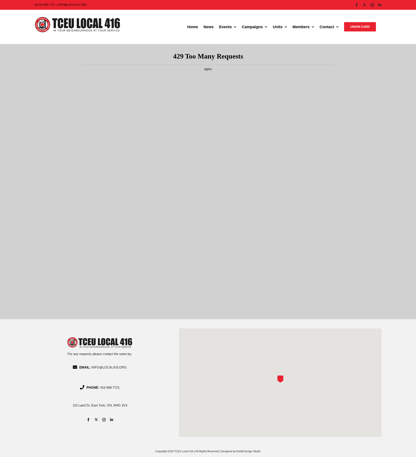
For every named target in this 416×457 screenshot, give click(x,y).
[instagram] (104, 419)
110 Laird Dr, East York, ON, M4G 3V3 (100, 405)
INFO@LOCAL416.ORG (72, 4)
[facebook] (88, 419)
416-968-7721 (110, 387)
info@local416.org (109, 367)
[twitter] (96, 419)
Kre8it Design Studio (248, 451)
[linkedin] (111, 419)
